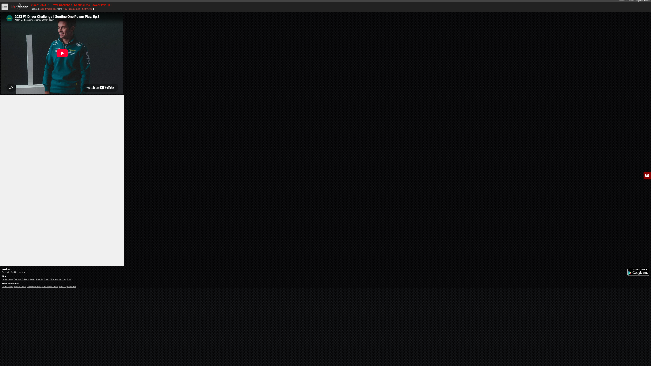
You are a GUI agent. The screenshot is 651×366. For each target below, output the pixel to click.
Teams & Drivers (21, 279)
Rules (47, 279)
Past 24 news (20, 286)
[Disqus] (62, 137)
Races (32, 279)
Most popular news (67, 286)
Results (39, 279)
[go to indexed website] (79, 9)
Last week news (34, 286)
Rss (69, 279)
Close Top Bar (644, 1)
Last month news (50, 286)
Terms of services (58, 279)
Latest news (7, 279)
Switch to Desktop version (13, 272)
